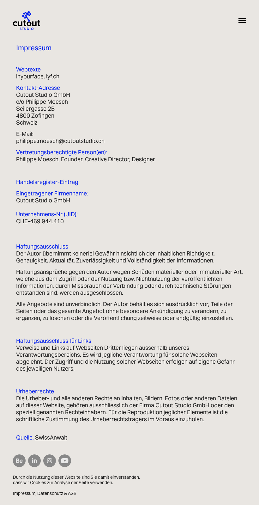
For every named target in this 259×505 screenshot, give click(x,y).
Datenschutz (50, 493)
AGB (72, 493)
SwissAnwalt (51, 437)
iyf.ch (52, 76)
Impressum (24, 493)
